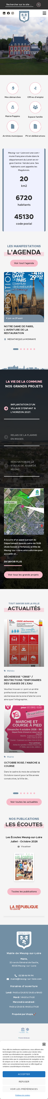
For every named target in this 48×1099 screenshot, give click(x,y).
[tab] (21, 408)
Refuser (24, 1081)
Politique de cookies (22, 1095)
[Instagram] (13, 13)
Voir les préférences (24, 1089)
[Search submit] (39, 4)
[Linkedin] (4, 13)
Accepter (24, 1074)
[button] (44, 1044)
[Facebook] (8, 13)
